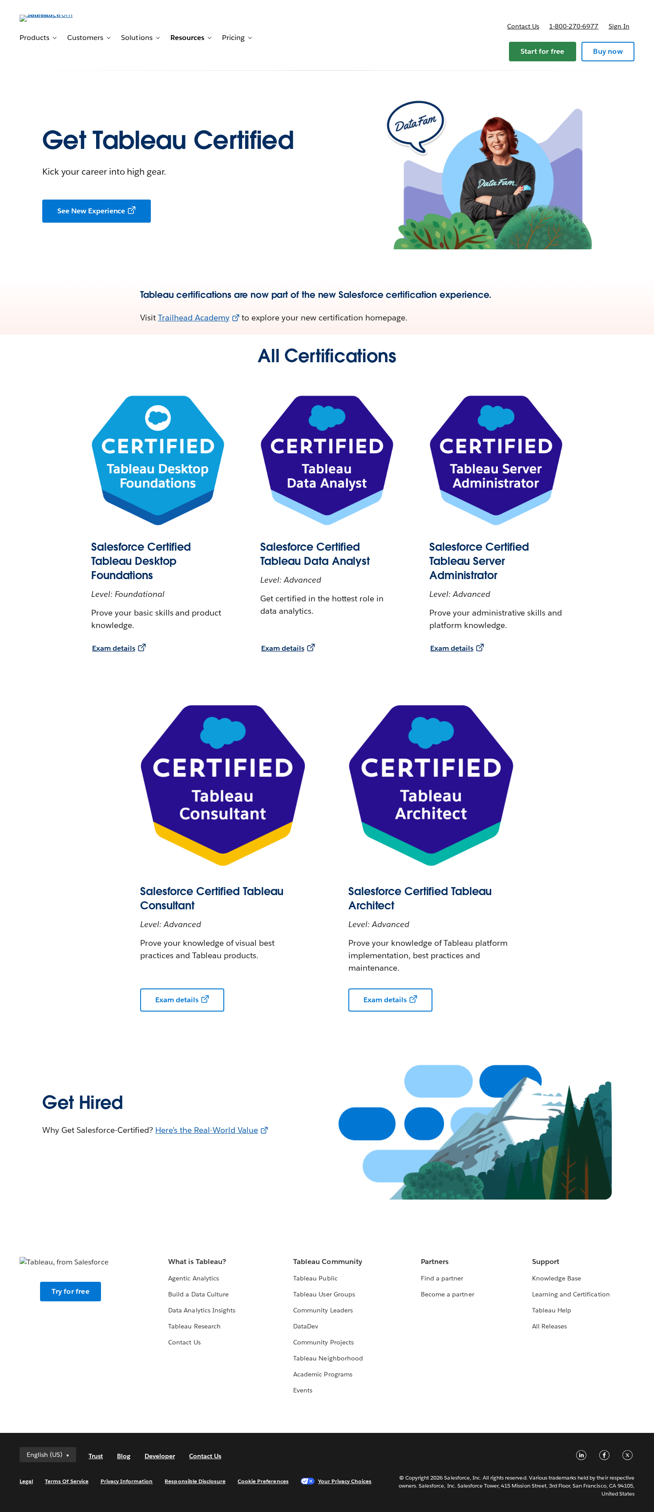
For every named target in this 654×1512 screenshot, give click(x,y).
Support (545, 1261)
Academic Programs (322, 1374)
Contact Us (184, 1342)
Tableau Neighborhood (328, 1358)
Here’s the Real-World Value (206, 1130)
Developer (160, 1456)
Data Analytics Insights (201, 1310)
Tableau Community (327, 1261)
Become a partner (447, 1294)
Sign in (619, 26)
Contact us (523, 26)
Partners (434, 1261)
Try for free (70, 1291)
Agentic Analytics (193, 1278)
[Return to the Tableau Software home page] (53, 17)
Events (302, 1390)
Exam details (113, 648)
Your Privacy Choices (345, 1481)
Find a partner (442, 1278)
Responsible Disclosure (195, 1481)
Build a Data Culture (198, 1294)
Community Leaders (322, 1310)
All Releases (549, 1326)
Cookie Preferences (263, 1481)
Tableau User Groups (324, 1294)
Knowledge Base (556, 1278)
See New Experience (91, 211)
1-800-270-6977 (573, 26)
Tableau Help (551, 1310)
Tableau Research (194, 1326)
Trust (96, 1456)
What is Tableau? (197, 1261)
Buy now (607, 51)
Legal (26, 1481)
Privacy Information (127, 1481)
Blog (123, 1456)
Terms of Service (66, 1481)
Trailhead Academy (194, 317)
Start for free (543, 51)
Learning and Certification (571, 1294)
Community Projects (323, 1342)
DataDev (305, 1326)
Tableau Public (315, 1278)
